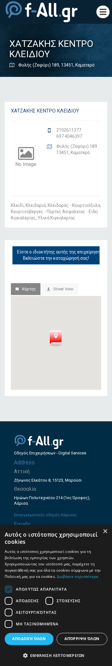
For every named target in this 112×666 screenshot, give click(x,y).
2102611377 (68, 130)
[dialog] (56, 595)
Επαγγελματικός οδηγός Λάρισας (45, 515)
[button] (56, 655)
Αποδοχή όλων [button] (29, 638)
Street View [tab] (63, 289)
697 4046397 (69, 136)
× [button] (105, 531)
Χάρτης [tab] (29, 289)
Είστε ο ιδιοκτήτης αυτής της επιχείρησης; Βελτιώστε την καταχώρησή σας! (58, 255)
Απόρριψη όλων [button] (81, 638)
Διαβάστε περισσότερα (77, 576)
